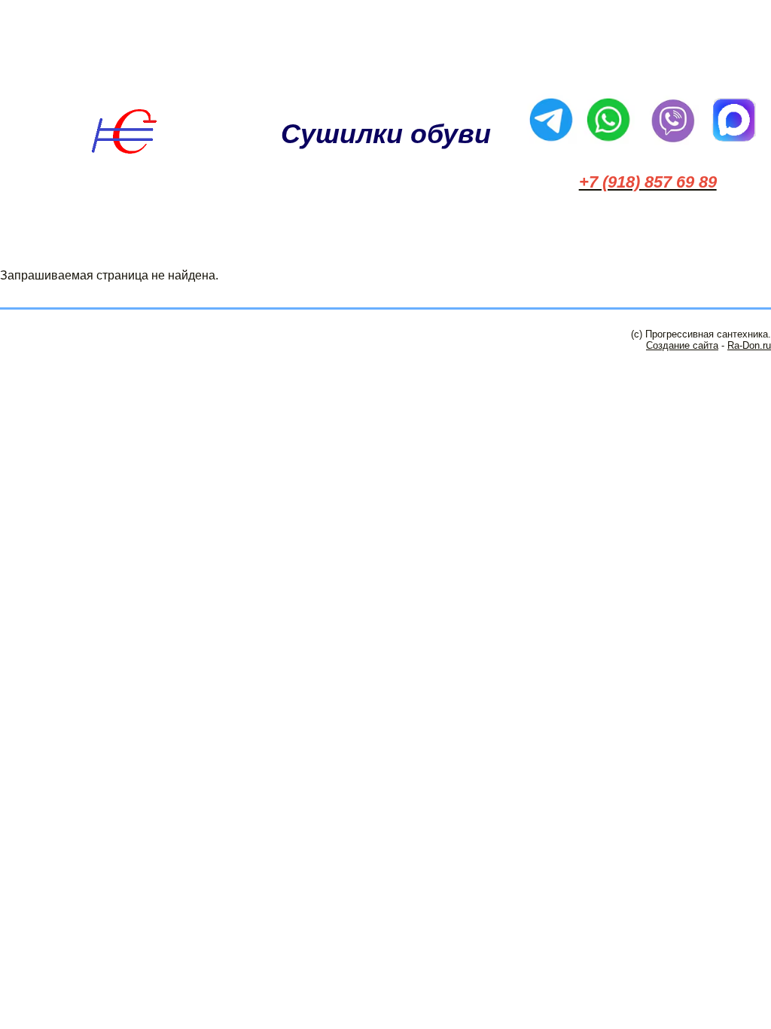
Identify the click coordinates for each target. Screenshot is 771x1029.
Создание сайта (682, 345)
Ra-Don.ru (749, 345)
